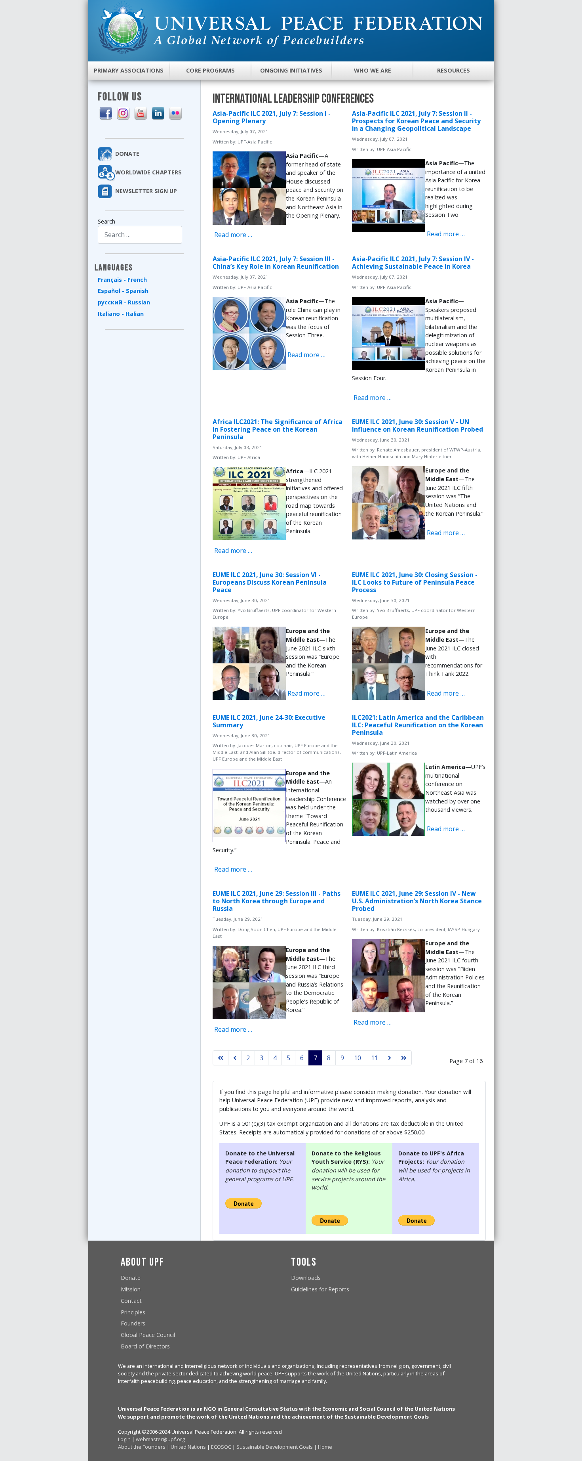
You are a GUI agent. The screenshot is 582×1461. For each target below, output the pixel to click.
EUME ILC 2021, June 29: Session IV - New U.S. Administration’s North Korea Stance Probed (417, 901)
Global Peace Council (148, 1335)
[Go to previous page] (235, 1057)
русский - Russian (124, 302)
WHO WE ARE (372, 70)
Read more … (232, 234)
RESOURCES (453, 70)
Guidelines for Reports (320, 1289)
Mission (131, 1289)
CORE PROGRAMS (210, 70)
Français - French (122, 279)
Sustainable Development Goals (274, 1446)
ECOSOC (221, 1446)
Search (106, 221)
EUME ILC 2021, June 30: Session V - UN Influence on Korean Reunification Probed (417, 425)
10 (357, 1058)
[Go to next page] (389, 1057)
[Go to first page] (220, 1057)
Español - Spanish (123, 290)
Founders (133, 1323)
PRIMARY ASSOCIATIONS (129, 70)
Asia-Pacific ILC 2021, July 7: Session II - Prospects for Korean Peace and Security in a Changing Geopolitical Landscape (416, 121)
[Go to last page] (404, 1057)
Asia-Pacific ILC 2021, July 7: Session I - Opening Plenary (272, 117)
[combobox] (140, 235)
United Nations (188, 1446)
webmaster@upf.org (160, 1439)
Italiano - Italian (121, 313)
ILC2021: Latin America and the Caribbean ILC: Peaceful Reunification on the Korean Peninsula (418, 725)
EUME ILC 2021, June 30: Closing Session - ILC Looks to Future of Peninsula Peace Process (414, 582)
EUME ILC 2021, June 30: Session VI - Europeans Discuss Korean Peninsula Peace (270, 582)
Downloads (306, 1277)
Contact (131, 1300)
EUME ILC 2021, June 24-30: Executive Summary (269, 721)
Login (124, 1439)
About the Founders (141, 1446)
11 (374, 1058)
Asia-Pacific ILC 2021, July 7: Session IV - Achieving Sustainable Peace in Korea (413, 262)
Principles (133, 1312)
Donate (131, 1277)
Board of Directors (145, 1346)
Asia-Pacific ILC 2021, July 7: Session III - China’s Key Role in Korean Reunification (276, 262)
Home (325, 1446)
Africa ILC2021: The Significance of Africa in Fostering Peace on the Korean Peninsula (277, 429)
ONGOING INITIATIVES (291, 70)
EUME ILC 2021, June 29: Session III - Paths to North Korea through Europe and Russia (276, 901)
